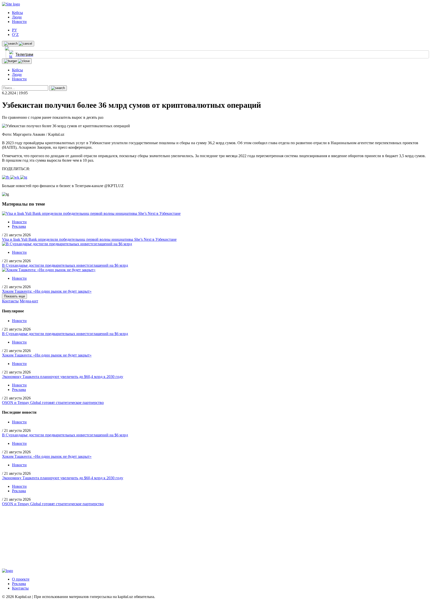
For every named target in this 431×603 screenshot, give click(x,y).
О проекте (20, 579)
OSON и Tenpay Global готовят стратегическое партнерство (53, 402)
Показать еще (14, 296)
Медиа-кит (29, 301)
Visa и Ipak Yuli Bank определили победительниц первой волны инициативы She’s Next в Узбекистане (89, 239)
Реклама (19, 226)
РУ (14, 30)
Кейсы (17, 12)
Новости (19, 21)
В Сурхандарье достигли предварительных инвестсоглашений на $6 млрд (65, 265)
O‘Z (15, 34)
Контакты (10, 301)
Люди (17, 17)
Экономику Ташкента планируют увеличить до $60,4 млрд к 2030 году (62, 376)
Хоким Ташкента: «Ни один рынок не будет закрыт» (47, 291)
